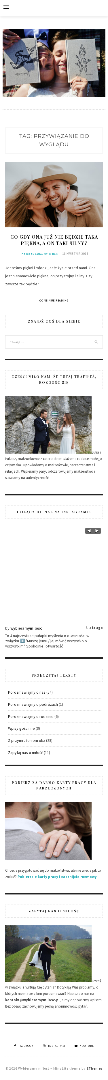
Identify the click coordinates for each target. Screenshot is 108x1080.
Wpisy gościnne (21, 728)
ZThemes (94, 1068)
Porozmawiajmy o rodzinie (31, 716)
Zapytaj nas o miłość (25, 752)
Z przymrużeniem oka (26, 740)
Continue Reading (54, 300)
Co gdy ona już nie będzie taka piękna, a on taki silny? (54, 240)
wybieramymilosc (26, 628)
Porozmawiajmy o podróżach (33, 704)
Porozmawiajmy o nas (40, 253)
